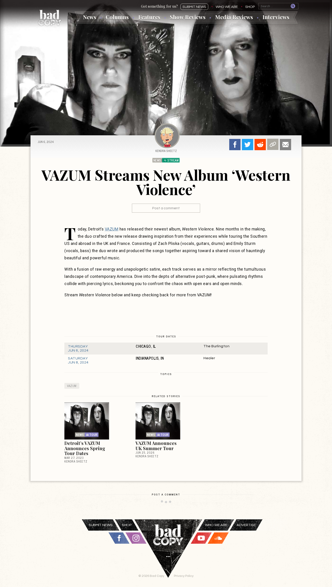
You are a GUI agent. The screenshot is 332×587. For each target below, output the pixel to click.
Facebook (235, 144)
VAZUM (112, 229)
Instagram (136, 538)
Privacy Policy (184, 576)
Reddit (260, 144)
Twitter (247, 144)
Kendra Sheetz (166, 150)
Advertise (246, 525)
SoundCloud (218, 538)
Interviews (275, 17)
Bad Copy (49, 17)
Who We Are (227, 7)
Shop (250, 7)
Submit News (194, 7)
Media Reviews (234, 17)
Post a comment (166, 208)
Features (149, 17)
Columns (117, 17)
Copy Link (272, 144)
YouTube (201, 538)
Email (285, 144)
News (89, 17)
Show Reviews (188, 17)
